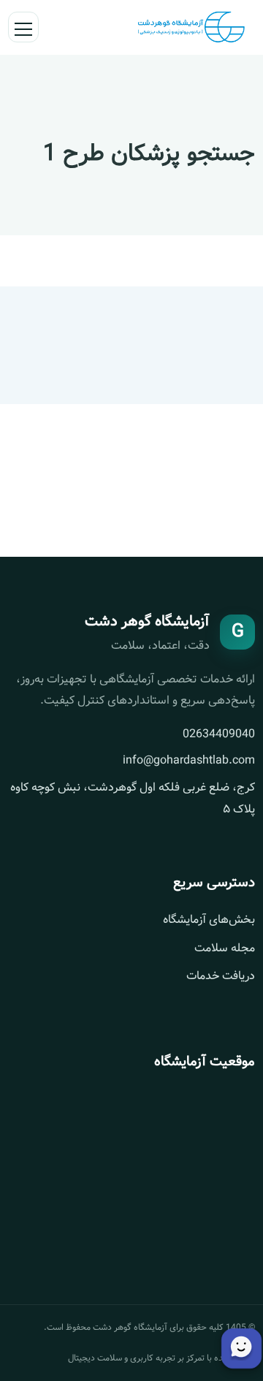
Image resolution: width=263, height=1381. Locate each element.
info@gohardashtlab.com (189, 760)
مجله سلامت (224, 948)
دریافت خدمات (220, 976)
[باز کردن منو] (23, 27)
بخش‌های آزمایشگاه (209, 919)
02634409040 (219, 734)
